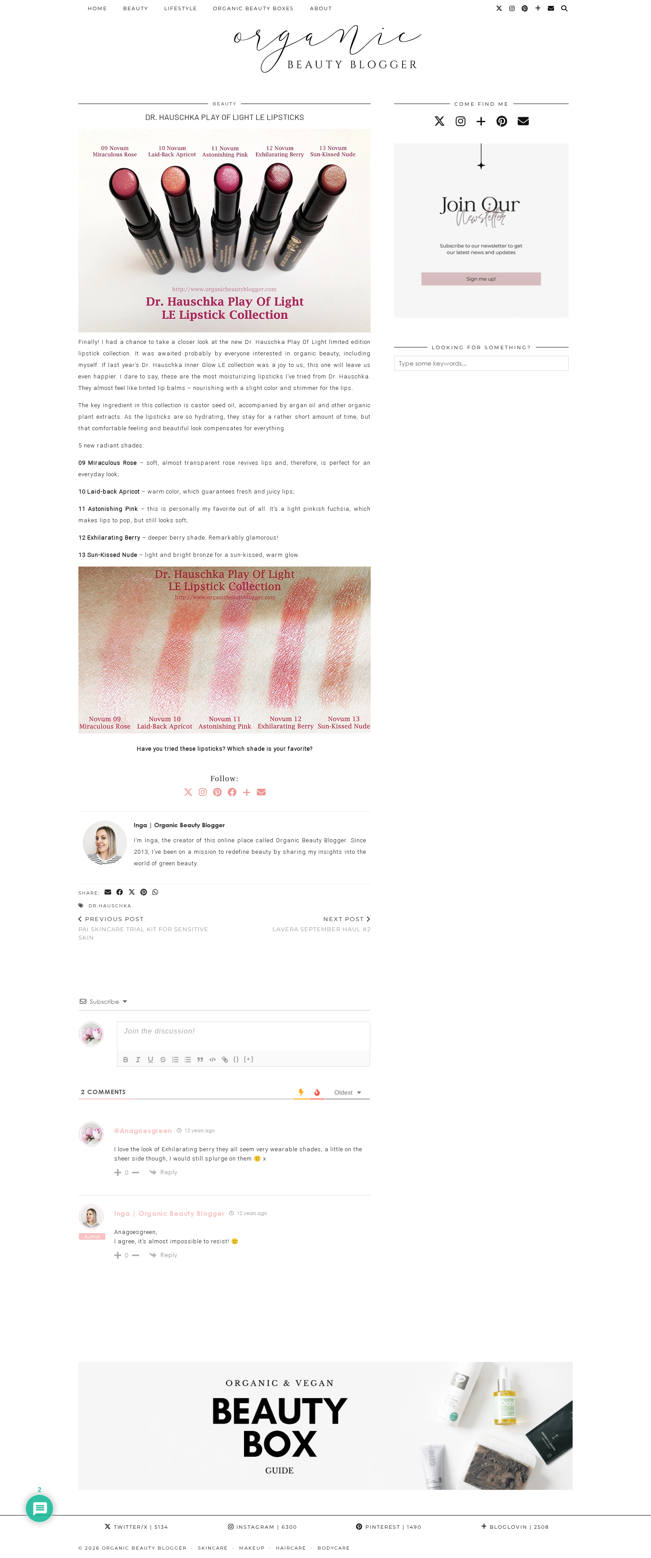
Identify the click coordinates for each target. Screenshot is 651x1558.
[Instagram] (512, 8)
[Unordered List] (188, 1059)
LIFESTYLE (180, 8)
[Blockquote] (200, 1059)
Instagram (265, 1527)
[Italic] (138, 1059)
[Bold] (126, 1059)
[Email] (551, 8)
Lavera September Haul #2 (321, 924)
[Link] (225, 1059)
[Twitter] (499, 8)
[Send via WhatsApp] (155, 892)
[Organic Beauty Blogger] (325, 45)
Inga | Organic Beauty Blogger (169, 1213)
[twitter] (439, 121)
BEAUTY (135, 8)
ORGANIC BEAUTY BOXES (253, 8)
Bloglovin (518, 1527)
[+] (249, 1059)
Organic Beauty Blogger (144, 1548)
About (321, 8)
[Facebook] (232, 792)
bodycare (334, 1548)
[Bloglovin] (538, 8)
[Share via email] (108, 892)
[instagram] (460, 121)
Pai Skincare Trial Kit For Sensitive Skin (143, 928)
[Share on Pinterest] (144, 892)
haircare (291, 1548)
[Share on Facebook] (120, 892)
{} (236, 1059)
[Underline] (150, 1059)
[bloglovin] (481, 121)
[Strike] (163, 1059)
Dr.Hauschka (110, 906)
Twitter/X (140, 1527)
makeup (252, 1548)
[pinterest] (501, 121)
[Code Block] (212, 1059)
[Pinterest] (525, 8)
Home (97, 8)
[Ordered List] (175, 1059)
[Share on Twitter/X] (132, 892)
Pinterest (392, 1527)
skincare (213, 1548)
